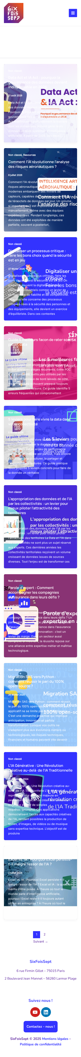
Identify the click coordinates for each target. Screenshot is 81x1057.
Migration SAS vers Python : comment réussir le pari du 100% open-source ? (36, 681)
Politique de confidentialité (40, 1044)
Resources (29, 154)
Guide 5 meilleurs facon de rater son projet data (39, 342)
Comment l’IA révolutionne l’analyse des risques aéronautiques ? (38, 164)
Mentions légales (55, 1039)
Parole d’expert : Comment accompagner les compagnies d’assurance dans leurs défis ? (34, 592)
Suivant (40, 941)
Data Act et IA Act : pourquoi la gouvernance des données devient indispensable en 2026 (37, 82)
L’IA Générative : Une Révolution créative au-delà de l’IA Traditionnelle (40, 768)
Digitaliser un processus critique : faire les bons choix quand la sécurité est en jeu (40, 255)
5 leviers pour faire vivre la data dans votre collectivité (39, 421)
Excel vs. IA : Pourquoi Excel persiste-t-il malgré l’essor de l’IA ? (40, 861)
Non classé (15, 70)
